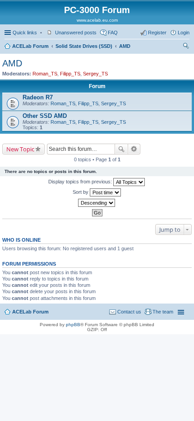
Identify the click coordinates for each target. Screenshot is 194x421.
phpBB (73, 324)
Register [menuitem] (157, 32)
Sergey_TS (95, 73)
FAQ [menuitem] (113, 32)
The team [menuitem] (162, 311)
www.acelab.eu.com (97, 20)
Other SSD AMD (45, 115)
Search (121, 149)
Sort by (81, 192)
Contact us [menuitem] (129, 311)
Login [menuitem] (183, 32)
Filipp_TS (70, 73)
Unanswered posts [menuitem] (76, 32)
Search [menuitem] (185, 47)
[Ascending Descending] (97, 203)
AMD (124, 46)
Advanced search (134, 149)
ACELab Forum (30, 46)
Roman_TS (44, 73)
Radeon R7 (38, 97)
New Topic (20, 149)
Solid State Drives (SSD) (83, 46)
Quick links (25, 32)
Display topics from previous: (80, 181)
